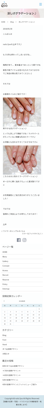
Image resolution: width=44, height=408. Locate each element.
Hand (4, 344)
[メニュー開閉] (40, 4)
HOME (3, 22)
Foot (4, 340)
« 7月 (4, 301)
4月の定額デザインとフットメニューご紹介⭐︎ (19, 384)
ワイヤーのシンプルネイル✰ (14, 231)
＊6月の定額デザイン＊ (11, 375)
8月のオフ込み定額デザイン (13, 366)
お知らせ (5, 353)
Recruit (5, 275)
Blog (12, 22)
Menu (4, 256)
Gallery (5, 261)
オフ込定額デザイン (10, 349)
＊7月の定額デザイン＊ (11, 370)
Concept (5, 265)
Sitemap (5, 288)
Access (5, 270)
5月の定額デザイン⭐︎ (10, 380)
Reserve (5, 279)
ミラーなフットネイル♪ (31, 233)
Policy (4, 284)
